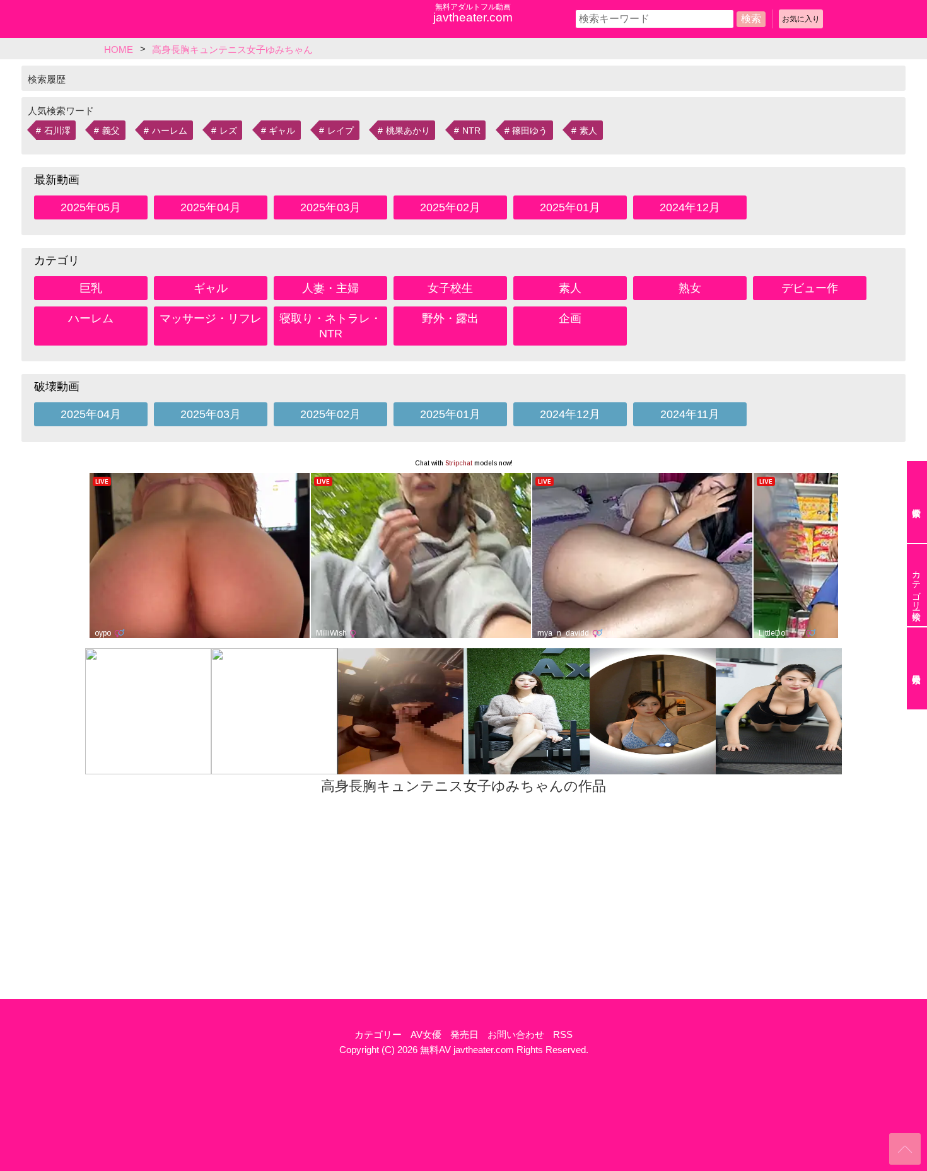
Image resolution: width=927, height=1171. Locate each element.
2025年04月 (210, 207)
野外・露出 (450, 318)
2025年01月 (570, 207)
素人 (588, 130)
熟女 (690, 288)
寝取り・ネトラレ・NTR (330, 326)
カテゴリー (378, 1034)
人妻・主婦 (330, 288)
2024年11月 (690, 414)
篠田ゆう (529, 130)
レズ (228, 130)
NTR (471, 130)
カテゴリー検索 (916, 585)
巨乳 (90, 288)
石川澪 (57, 130)
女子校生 (450, 288)
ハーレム (169, 130)
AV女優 (426, 1034)
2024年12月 (690, 207)
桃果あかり (408, 130)
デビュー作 (809, 288)
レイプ (340, 130)
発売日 (464, 1034)
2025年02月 (450, 207)
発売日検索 (917, 668)
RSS (563, 1034)
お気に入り (801, 19)
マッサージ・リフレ (211, 318)
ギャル (282, 130)
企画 (570, 318)
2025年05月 (91, 207)
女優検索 (917, 502)
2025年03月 (330, 207)
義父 (111, 130)
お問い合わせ (515, 1034)
